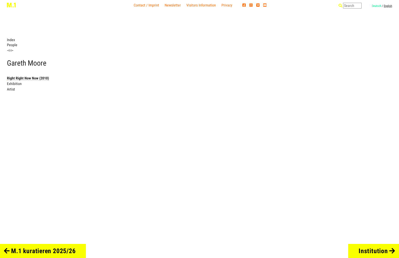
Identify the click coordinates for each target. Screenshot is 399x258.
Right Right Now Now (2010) (28, 78)
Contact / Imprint (146, 5)
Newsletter (173, 5)
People (12, 45)
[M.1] (11, 4)
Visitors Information (201, 5)
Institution (374, 251)
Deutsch (376, 6)
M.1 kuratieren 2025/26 (43, 251)
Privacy (226, 5)
